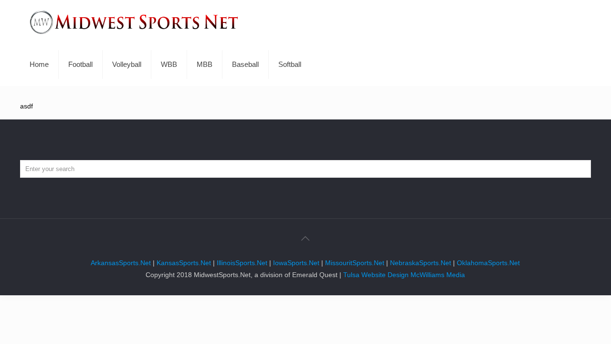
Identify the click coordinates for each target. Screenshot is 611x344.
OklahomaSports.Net (488, 263)
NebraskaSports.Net (420, 263)
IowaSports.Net (296, 263)
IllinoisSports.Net (242, 263)
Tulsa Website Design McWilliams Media (404, 275)
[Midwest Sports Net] (134, 21)
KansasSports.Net (184, 263)
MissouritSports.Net (354, 263)
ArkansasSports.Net (121, 263)
